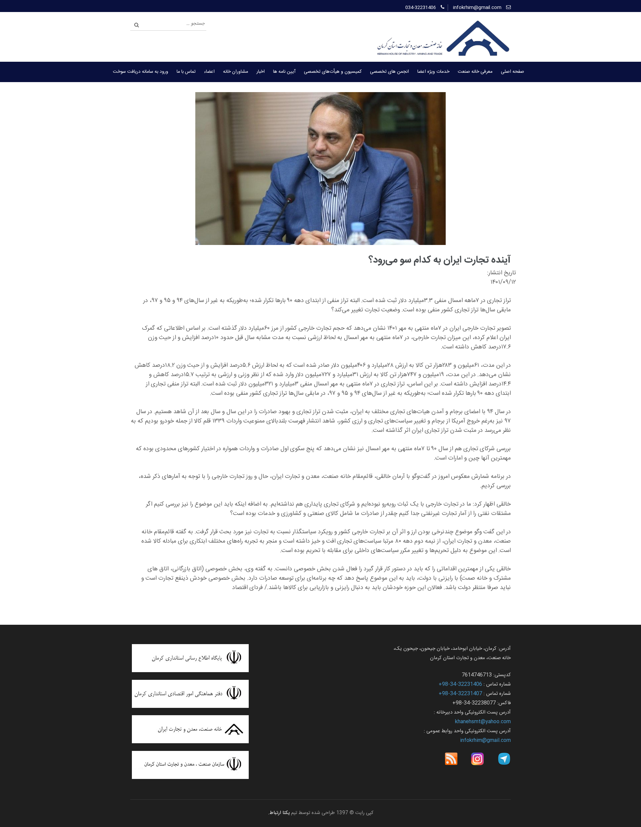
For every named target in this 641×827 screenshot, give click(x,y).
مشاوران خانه (235, 72)
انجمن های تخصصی (389, 72)
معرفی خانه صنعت (475, 72)
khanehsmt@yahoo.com (483, 722)
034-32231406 (420, 8)
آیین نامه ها (284, 72)
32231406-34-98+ (460, 684)
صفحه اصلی (512, 72)
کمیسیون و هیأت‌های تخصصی (333, 72)
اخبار (260, 72)
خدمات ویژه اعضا (433, 72)
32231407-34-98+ (460, 694)
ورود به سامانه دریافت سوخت (140, 72)
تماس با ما (186, 72)
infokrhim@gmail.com (477, 8)
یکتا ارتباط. (279, 813)
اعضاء (209, 72)
